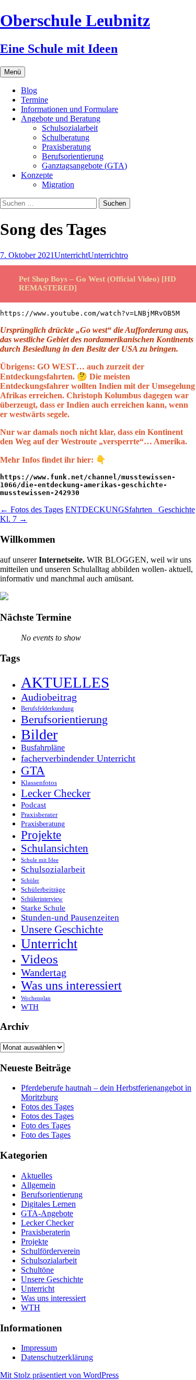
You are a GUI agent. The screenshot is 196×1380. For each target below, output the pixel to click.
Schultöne (37, 1269)
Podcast (33, 804)
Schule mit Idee (40, 860)
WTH (30, 1006)
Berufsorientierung (72, 156)
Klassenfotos (39, 783)
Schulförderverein (50, 1251)
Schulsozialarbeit (70, 128)
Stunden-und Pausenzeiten (70, 918)
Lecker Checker (55, 793)
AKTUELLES (65, 682)
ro (124, 255)
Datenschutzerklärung (57, 1357)
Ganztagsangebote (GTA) (84, 165)
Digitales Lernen (48, 1203)
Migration (58, 184)
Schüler (30, 880)
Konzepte (37, 175)
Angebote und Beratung (60, 118)
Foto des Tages (46, 1125)
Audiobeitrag (49, 697)
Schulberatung (65, 137)
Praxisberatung (66, 146)
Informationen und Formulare (69, 109)
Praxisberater (39, 814)
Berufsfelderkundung (47, 708)
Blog (29, 90)
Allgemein (38, 1185)
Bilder (39, 734)
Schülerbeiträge (43, 889)
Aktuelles (36, 1175)
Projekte (41, 835)
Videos (39, 959)
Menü (12, 72)
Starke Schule (43, 907)
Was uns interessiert (71, 985)
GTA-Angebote (47, 1213)
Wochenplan (36, 998)
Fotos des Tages (31, 509)
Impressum (39, 1347)
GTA (33, 770)
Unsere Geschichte (62, 929)
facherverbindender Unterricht (78, 758)
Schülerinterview (42, 899)
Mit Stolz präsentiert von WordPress (59, 1375)
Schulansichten (54, 848)
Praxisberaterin (45, 1232)
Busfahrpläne (43, 748)
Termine (34, 99)
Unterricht (71, 255)
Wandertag (43, 972)
